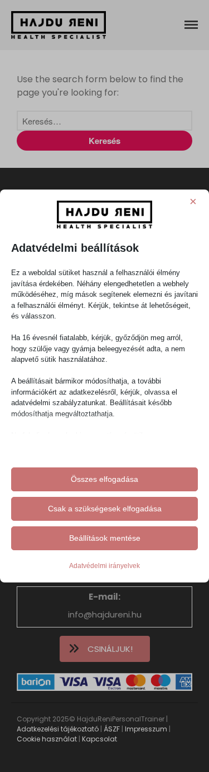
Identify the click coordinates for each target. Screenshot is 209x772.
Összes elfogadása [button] (104, 479)
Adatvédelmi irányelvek (104, 566)
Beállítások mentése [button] (104, 538)
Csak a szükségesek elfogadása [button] (105, 508)
